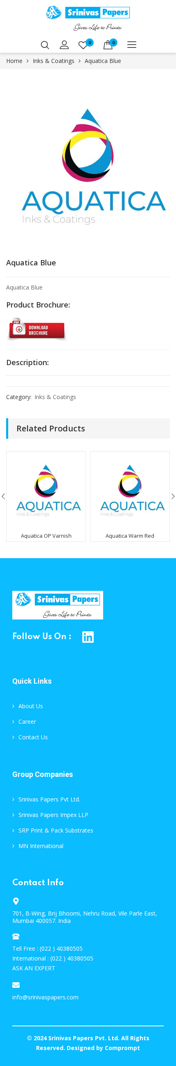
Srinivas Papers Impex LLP (53, 815)
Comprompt (122, 1048)
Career (27, 721)
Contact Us (33, 737)
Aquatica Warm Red (130, 535)
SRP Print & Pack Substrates (55, 830)
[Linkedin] (88, 637)
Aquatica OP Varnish (46, 535)
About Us (30, 706)
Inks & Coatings (53, 61)
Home (14, 61)
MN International (40, 846)
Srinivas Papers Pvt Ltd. (49, 799)
